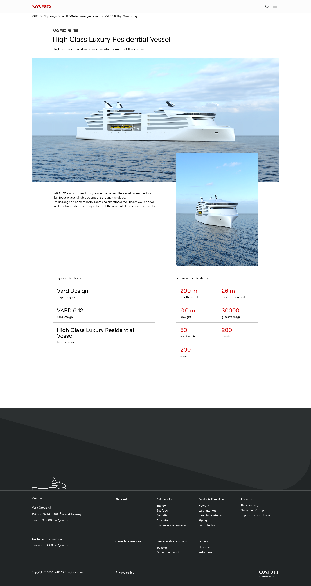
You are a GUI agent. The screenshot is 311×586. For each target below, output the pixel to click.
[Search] (267, 6)
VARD (35, 16)
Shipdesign (50, 16)
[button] (275, 6)
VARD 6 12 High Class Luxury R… (123, 16)
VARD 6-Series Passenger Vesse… (81, 16)
